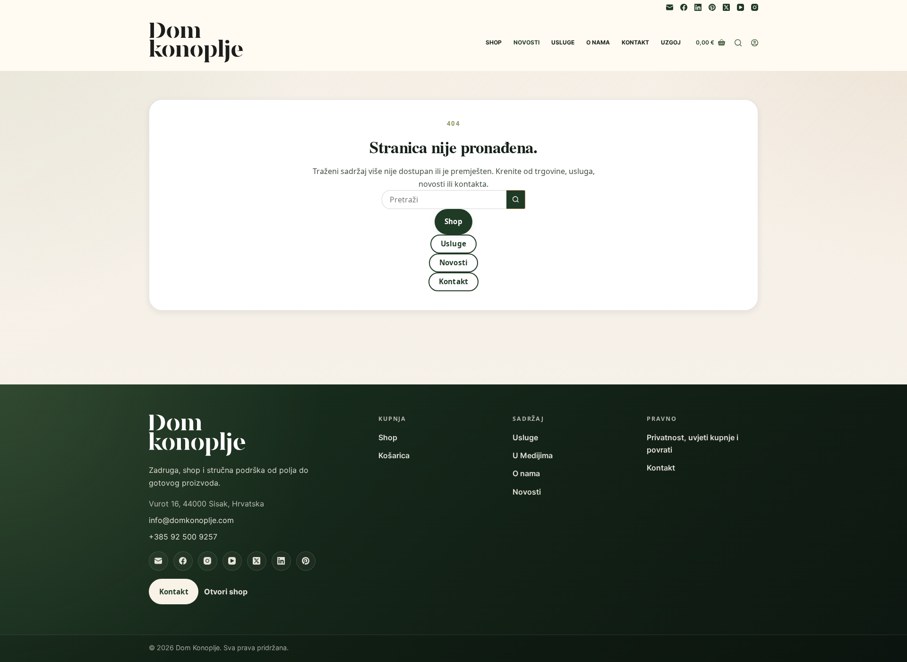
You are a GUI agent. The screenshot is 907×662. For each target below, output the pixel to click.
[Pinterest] (712, 7)
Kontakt (635, 42)
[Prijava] (754, 42)
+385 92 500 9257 (183, 536)
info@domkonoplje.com (191, 520)
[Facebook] (683, 7)
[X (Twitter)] (726, 7)
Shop (494, 42)
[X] (256, 561)
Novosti (526, 42)
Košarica (394, 455)
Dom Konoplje (196, 43)
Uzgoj (671, 42)
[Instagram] (754, 7)
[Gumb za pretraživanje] (515, 199)
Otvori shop (226, 591)
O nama (598, 42)
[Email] (669, 7)
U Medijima (533, 455)
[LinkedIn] (698, 7)
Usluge (562, 42)
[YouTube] (740, 7)
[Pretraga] (738, 42)
